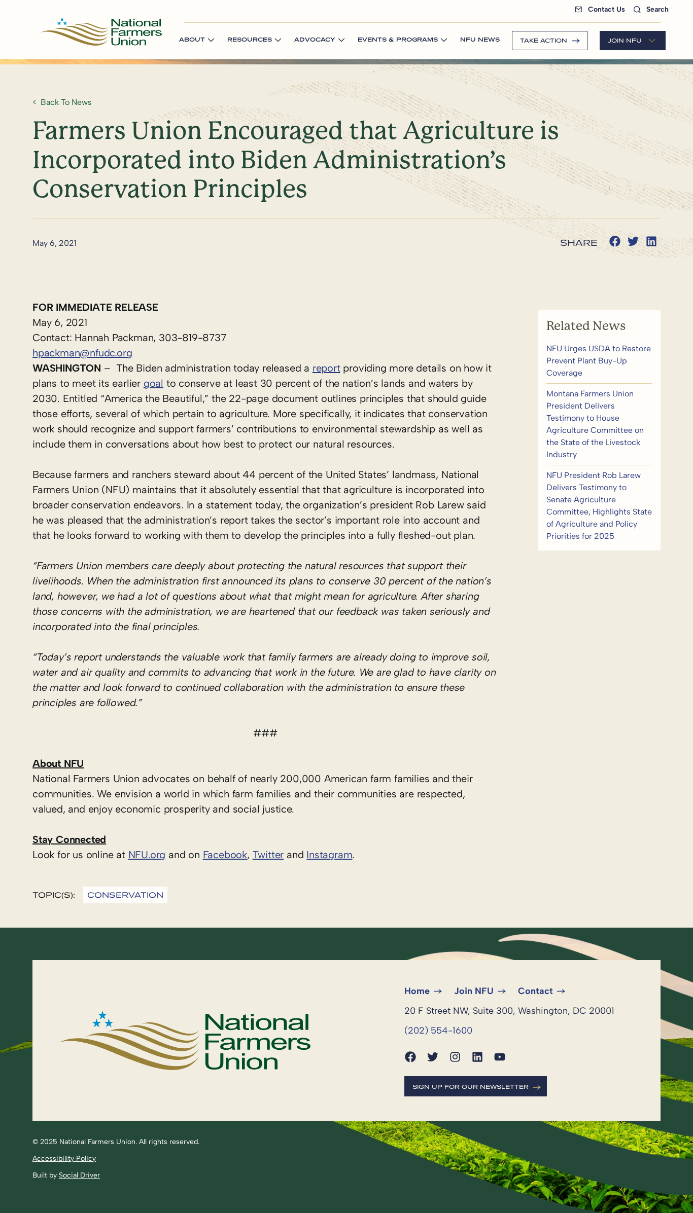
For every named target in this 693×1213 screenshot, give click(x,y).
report (326, 368)
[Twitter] (433, 1057)
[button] (615, 241)
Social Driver (79, 1175)
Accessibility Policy (64, 1158)
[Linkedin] (477, 1057)
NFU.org (147, 855)
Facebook (225, 855)
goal (153, 383)
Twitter (268, 855)
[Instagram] (455, 1057)
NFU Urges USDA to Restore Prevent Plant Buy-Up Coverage (599, 361)
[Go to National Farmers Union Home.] (101, 31)
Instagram (329, 855)
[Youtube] (500, 1057)
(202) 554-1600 (438, 1030)
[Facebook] (410, 1057)
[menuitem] (602, 9)
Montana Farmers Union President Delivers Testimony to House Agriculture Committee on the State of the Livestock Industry (599, 424)
